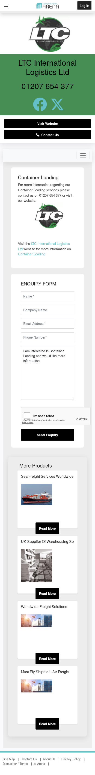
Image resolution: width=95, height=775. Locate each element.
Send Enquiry (47, 434)
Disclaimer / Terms (15, 763)
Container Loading (31, 253)
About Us (49, 759)
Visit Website (47, 123)
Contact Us (49, 134)
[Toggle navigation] (83, 155)
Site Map (9, 759)
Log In (84, 5)
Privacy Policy (71, 759)
